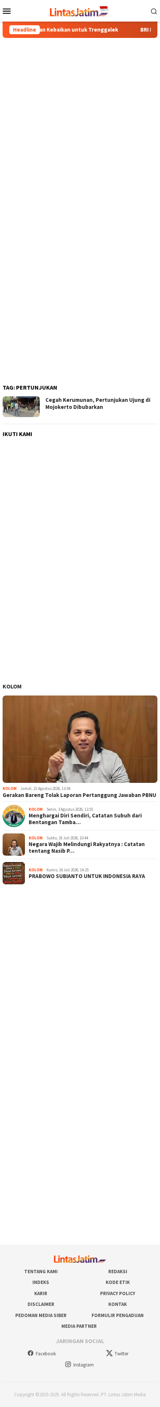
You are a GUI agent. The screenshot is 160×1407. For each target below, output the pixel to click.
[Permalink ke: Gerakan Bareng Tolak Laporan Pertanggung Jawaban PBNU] (80, 739)
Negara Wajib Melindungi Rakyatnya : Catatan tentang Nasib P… (87, 847)
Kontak (117, 1304)
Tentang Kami (41, 1271)
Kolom (12, 686)
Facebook (46, 1353)
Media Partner (79, 1326)
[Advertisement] (80, 124)
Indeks (40, 1282)
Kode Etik (118, 1282)
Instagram (83, 1365)
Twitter (121, 1353)
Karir (40, 1293)
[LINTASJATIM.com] (80, 10)
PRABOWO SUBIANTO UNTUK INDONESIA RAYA (87, 876)
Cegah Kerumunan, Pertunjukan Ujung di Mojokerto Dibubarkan (97, 403)
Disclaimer (41, 1304)
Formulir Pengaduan (118, 1315)
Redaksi (117, 1271)
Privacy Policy (117, 1293)
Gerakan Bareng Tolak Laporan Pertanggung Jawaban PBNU (79, 795)
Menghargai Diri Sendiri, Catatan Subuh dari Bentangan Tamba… (85, 819)
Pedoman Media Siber (41, 1315)
